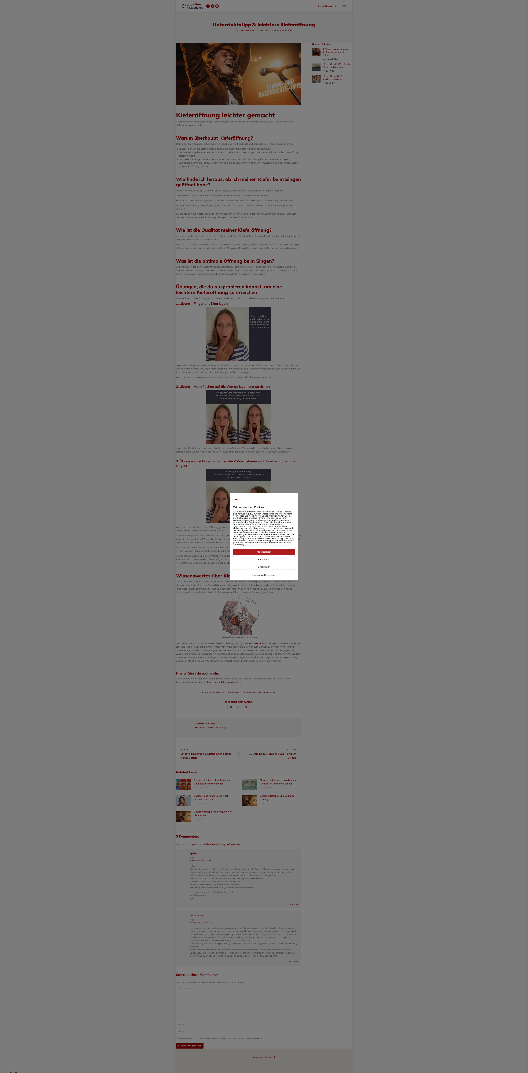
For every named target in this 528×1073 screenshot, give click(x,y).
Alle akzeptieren (264, 552)
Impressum (270, 575)
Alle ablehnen (264, 559)
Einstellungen (264, 567)
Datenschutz (258, 575)
